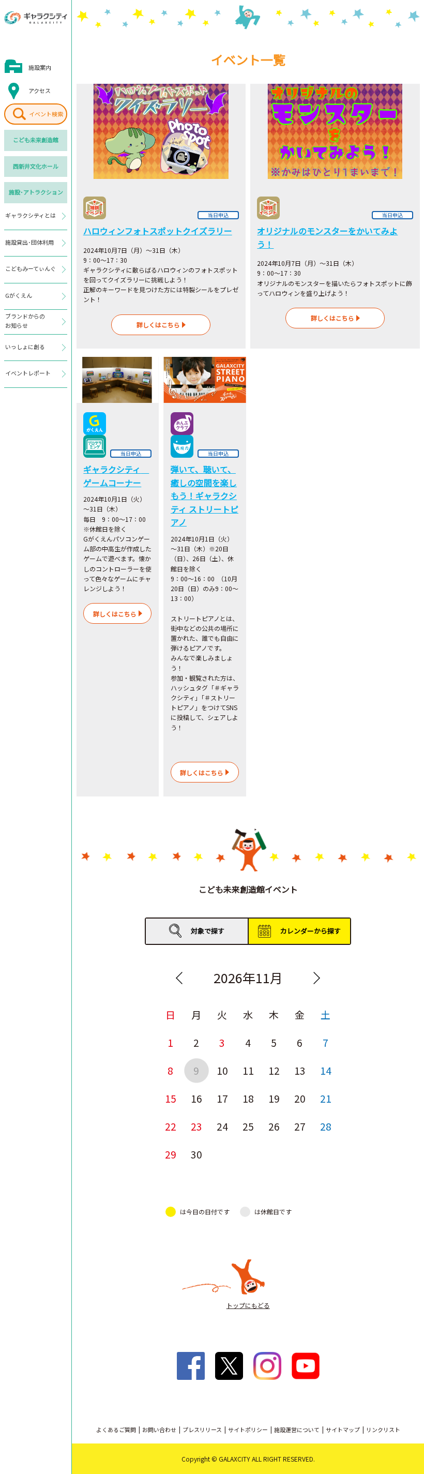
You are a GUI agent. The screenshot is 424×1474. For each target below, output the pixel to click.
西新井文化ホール (35, 166)
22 (170, 1126)
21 (325, 1098)
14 (325, 1070)
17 (222, 1098)
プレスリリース (202, 1429)
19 (274, 1098)
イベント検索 (46, 114)
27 (300, 1126)
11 (248, 1070)
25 (248, 1126)
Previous (179, 978)
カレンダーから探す (310, 931)
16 (196, 1098)
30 (196, 1154)
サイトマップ (343, 1429)
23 (196, 1126)
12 (274, 1070)
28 (325, 1126)
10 (222, 1070)
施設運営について (297, 1429)
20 (300, 1098)
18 (248, 1098)
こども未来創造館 (35, 140)
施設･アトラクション (36, 192)
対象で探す (207, 931)
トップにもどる (248, 1305)
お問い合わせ (159, 1429)
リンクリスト (383, 1429)
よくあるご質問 (116, 1429)
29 (170, 1154)
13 (300, 1070)
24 (222, 1126)
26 (274, 1126)
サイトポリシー (248, 1429)
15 (170, 1098)
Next (317, 978)
